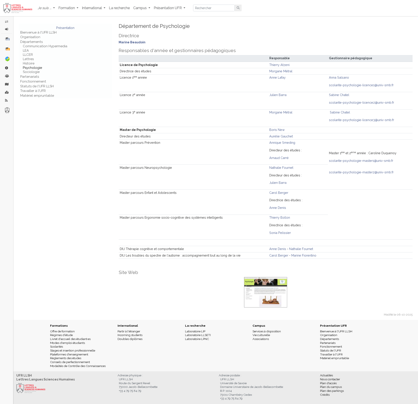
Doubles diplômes (130, 339)
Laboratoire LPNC (197, 339)
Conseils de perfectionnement (70, 362)
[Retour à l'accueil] (17, 8)
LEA (26, 50)
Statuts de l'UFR (330, 350)
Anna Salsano (339, 77)
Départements (31, 42)
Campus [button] (140, 8)
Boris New (277, 130)
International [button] (92, 8)
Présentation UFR (333, 325)
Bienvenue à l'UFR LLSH (38, 32)
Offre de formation (62, 331)
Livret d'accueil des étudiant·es (70, 339)
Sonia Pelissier (280, 233)
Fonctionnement (33, 81)
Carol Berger (278, 192)
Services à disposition (267, 331)
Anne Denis (277, 208)
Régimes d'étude (61, 335)
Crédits (325, 394)
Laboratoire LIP (195, 331)
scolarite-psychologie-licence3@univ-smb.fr (361, 120)
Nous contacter (330, 379)
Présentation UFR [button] (168, 8)
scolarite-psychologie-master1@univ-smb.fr (361, 160)
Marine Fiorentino (303, 255)
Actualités (326, 375)
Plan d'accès (328, 383)
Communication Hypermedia (45, 46)
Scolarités (56, 346)
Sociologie (31, 72)
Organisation (30, 37)
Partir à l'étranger (129, 331)
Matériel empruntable (37, 96)
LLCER (28, 55)
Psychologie (32, 68)
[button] (46, 8)
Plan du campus (331, 387)
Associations (261, 339)
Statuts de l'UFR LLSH (37, 86)
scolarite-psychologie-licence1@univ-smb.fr (361, 85)
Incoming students (130, 335)
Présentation (65, 28)
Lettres (28, 59)
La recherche (119, 8)
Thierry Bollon (279, 217)
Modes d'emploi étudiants (67, 343)
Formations (59, 325)
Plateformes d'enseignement (69, 354)
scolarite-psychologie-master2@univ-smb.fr (361, 172)
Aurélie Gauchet (281, 136)
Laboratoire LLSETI (198, 335)
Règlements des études (65, 358)
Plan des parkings (332, 390)
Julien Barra (278, 95)
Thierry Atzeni (279, 65)
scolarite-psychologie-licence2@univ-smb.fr (361, 102)
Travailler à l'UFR (33, 91)
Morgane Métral (280, 71)
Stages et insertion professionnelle (72, 350)
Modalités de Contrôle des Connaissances (78, 366)
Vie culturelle (261, 335)
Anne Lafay (277, 77)
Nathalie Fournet (281, 167)
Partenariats (29, 77)
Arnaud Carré (279, 158)
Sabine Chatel (339, 95)
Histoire (28, 63)
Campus (259, 325)
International (128, 325)
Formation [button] (67, 8)
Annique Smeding (282, 142)
